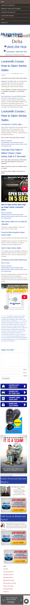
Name (25, 369)
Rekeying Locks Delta (8, 580)
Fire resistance (20, 324)
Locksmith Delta (21, 316)
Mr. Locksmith (10, 334)
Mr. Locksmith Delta (10, 319)
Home (2, 1)
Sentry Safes (4, 341)
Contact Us (4, 22)
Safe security (15, 339)
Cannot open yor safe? (7, 15)
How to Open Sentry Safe (16, 326)
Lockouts (9, 331)
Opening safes (19, 336)
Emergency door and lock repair (10, 8)
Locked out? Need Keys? (8, 5)
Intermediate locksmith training (11, 329)
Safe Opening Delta (8, 589)
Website (25, 375)
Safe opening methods (6, 339)
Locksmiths (3, 334)
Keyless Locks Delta (8, 586)
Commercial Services (8, 571)
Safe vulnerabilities (22, 339)
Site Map (5, 569)
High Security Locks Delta (9, 583)
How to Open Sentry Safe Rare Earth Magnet (13, 326)
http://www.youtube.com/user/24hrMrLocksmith (13, 96)
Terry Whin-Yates (15, 73)
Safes (2, 19)
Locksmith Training (17, 317)
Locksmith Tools (18, 332)
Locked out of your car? (8, 12)
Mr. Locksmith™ (19, 319)
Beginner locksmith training (16, 322)
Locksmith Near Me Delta (7, 317)
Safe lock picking (15, 337)
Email (25, 372)
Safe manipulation (23, 337)
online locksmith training (10, 336)
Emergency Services (8, 574)
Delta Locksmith (13, 316)
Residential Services (8, 577)
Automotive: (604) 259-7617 (16, 52)
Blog (8, 316)
